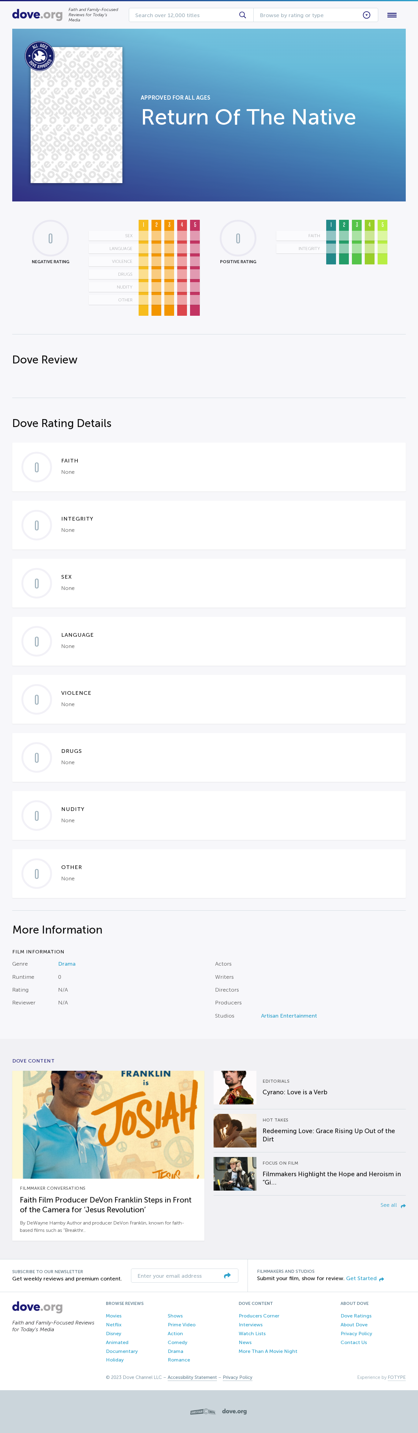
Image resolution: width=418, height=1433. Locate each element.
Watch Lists (252, 1333)
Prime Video (182, 1324)
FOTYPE (397, 1377)
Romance (179, 1359)
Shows (175, 1315)
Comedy (177, 1342)
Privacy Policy (356, 1333)
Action (175, 1333)
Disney (113, 1333)
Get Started (361, 1278)
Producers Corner (259, 1315)
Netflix (113, 1324)
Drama (67, 964)
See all (389, 1205)
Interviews (251, 1324)
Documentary (122, 1351)
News (245, 1342)
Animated (117, 1342)
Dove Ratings (356, 1315)
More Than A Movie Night (268, 1351)
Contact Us (354, 1342)
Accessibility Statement (192, 1377)
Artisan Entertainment (289, 1016)
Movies (113, 1315)
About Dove (354, 1324)
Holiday (115, 1359)
